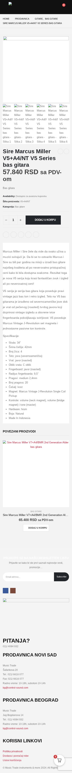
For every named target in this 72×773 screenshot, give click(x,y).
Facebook (6, 234)
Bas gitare (20, 206)
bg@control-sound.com (15, 687)
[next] (66, 151)
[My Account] (43, 7)
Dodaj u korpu (45, 219)
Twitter (13, 234)
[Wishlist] (52, 7)
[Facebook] (5, 590)
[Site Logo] (19, 7)
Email (36, 234)
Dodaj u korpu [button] (37, 528)
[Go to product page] (36, 473)
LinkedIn (21, 234)
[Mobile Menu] (6, 7)
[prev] (60, 151)
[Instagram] (13, 590)
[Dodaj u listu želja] (44, 233)
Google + (28, 234)
